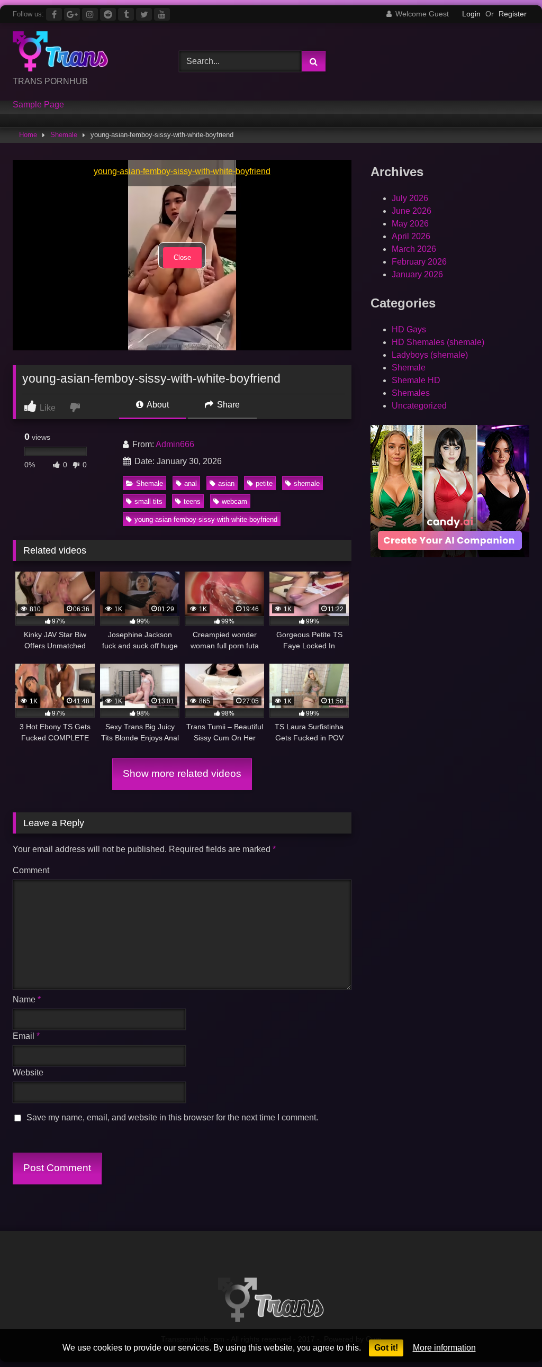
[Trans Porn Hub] (84, 53)
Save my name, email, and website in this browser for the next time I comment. (172, 1117)
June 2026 (411, 210)
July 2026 (410, 198)
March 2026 (414, 249)
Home (28, 135)
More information (444, 1347)
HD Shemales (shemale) (438, 342)
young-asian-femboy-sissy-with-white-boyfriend (205, 519)
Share (227, 404)
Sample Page (38, 105)
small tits (148, 501)
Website (28, 1072)
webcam (234, 501)
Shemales (411, 392)
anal (190, 483)
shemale (307, 483)
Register (513, 14)
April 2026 (411, 236)
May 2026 (410, 223)
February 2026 (419, 261)
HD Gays (409, 329)
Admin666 (175, 444)
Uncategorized (419, 405)
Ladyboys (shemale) (430, 354)
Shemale (63, 135)
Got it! (386, 1347)
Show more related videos (182, 773)
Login (471, 14)
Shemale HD (416, 380)
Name (27, 999)
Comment (31, 870)
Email (26, 1035)
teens (192, 501)
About (157, 404)
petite (264, 483)
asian (226, 483)
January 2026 (417, 274)
